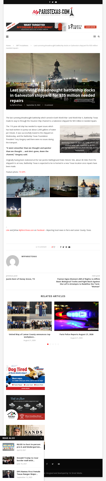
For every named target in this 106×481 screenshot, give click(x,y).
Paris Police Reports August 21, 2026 (76, 334)
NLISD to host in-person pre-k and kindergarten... (29, 445)
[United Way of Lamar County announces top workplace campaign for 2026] (29, 316)
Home (8, 45)
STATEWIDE (29, 85)
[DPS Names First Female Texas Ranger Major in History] (8, 474)
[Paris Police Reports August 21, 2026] (76, 316)
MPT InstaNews (22, 45)
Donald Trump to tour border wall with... (27, 459)
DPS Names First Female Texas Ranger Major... (28, 472)
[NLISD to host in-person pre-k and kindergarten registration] (8, 447)
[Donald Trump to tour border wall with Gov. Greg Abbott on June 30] (8, 460)
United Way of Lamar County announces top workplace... (29, 335)
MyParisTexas (17, 105)
